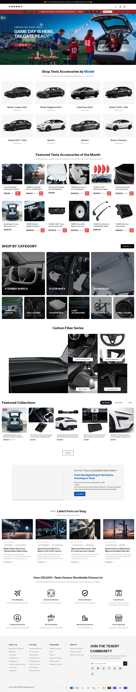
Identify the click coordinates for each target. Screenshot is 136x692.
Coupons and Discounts (17, 664)
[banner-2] (112, 348)
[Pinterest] (92, 668)
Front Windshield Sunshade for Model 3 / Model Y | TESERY (12, 189)
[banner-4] (112, 378)
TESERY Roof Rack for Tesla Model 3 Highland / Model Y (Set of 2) (101, 226)
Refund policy (33, 655)
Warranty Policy (34, 671)
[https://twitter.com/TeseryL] (109, 668)
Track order (13, 667)
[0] (124, 7)
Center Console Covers (83, 359)
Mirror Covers (83, 389)
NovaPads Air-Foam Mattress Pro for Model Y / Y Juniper (11, 226)
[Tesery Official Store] (16, 6)
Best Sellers (119, 402)
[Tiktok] (92, 674)
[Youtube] (120, 668)
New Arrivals (106, 402)
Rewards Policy (34, 658)
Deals (130, 402)
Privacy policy (34, 652)
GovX (51, 652)
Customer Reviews (76, 648)
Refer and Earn (54, 661)
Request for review (55, 664)
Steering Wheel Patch (112, 359)
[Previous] (10, 2)
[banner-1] (83, 348)
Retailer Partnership (77, 655)
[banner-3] (83, 378)
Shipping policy (34, 661)
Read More (7, 562)
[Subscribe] (125, 663)
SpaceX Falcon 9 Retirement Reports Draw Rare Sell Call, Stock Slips (117, 551)
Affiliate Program (55, 648)
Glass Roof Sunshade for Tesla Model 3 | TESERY (56, 189)
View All (126, 246)
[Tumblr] (114, 668)
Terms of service (34, 664)
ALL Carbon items (112, 389)
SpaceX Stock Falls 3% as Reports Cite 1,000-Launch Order (49, 551)
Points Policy (33, 667)
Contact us (12, 655)
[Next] (126, 2)
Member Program (55, 658)
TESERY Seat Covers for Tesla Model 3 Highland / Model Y (78, 189)
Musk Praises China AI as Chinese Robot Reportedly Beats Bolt (15, 551)
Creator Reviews (75, 652)
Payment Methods (35, 648)
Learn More (14, 445)
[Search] (115, 7)
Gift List (52, 655)
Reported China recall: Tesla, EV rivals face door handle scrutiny (83, 551)
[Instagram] (103, 668)
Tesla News (12, 671)
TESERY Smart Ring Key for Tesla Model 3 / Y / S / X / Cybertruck (34, 189)
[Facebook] (98, 668)
